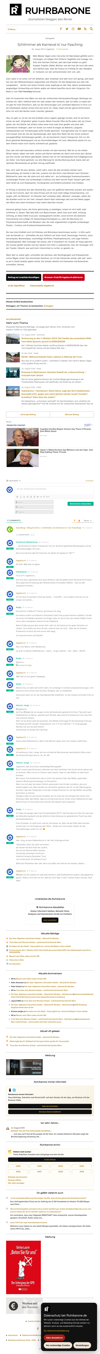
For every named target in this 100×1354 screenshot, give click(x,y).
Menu (12, 29)
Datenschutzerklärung (31, 1335)
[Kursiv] (20, 496)
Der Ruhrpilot (14, 964)
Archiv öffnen (50, 1160)
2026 (18, 1166)
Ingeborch (21, 560)
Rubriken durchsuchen (17, 1177)
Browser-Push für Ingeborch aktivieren (64, 277)
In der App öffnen (16, 285)
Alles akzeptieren (54, 1337)
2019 (82, 1172)
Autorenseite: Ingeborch (42, 285)
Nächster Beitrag (72, 414)
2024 (60, 1166)
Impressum (13, 1335)
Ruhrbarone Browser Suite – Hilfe (22, 1340)
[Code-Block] (41, 496)
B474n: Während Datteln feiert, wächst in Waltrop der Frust (51, 357)
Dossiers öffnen (14, 1180)
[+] (48, 497)
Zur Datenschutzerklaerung (56, 1330)
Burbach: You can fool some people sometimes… (31, 1131)
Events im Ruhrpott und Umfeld (41, 1321)
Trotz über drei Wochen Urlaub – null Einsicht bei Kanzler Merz (35, 942)
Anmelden (89, 481)
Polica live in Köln (16, 960)
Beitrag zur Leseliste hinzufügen (23, 277)
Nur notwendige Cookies (58, 1345)
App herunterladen (50, 1106)
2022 (18, 1172)
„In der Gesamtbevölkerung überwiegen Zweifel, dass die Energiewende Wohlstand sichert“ (48, 1198)
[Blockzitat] (38, 496)
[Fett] (17, 496)
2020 (60, 1172)
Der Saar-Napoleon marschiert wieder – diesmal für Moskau (34, 938)
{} (44, 497)
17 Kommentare (62, 49)
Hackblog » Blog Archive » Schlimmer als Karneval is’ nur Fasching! (48, 528)
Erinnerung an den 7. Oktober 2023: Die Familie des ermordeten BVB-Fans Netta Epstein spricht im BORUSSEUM (50, 951)
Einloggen (48, 306)
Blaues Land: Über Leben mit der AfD (24, 956)
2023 (82, 1166)
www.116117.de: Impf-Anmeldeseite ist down (28, 1222)
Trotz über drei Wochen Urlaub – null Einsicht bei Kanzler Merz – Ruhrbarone (43, 1019)
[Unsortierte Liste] (34, 496)
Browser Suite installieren (50, 1112)
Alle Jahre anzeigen (16, 1183)
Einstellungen (82, 1345)
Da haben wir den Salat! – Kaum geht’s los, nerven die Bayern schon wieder (40, 946)
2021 (39, 1172)
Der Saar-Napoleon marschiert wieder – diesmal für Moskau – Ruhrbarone (41, 994)
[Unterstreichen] (24, 496)
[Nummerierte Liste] (31, 496)
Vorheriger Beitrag (28, 414)
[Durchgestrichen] (27, 496)
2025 (39, 1166)
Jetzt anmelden (50, 920)
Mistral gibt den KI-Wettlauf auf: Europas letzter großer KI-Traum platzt (39, 1041)
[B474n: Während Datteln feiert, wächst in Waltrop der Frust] (13, 357)
